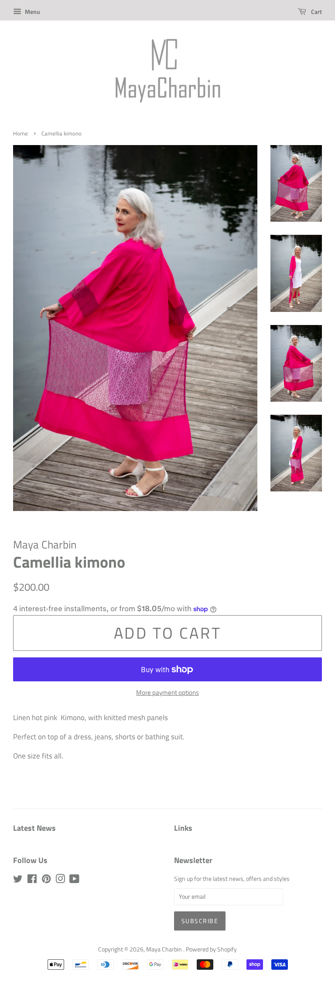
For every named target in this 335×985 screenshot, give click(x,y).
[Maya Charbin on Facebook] (32, 880)
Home (20, 133)
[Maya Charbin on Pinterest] (46, 880)
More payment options (167, 692)
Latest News (34, 828)
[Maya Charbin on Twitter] (18, 880)
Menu (32, 11)
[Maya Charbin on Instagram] (60, 880)
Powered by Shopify (211, 949)
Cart (316, 11)
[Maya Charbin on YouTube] (74, 880)
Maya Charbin (164, 949)
